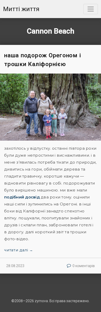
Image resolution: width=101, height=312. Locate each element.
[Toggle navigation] (90, 9)
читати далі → (18, 250)
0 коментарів (84, 266)
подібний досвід (22, 197)
